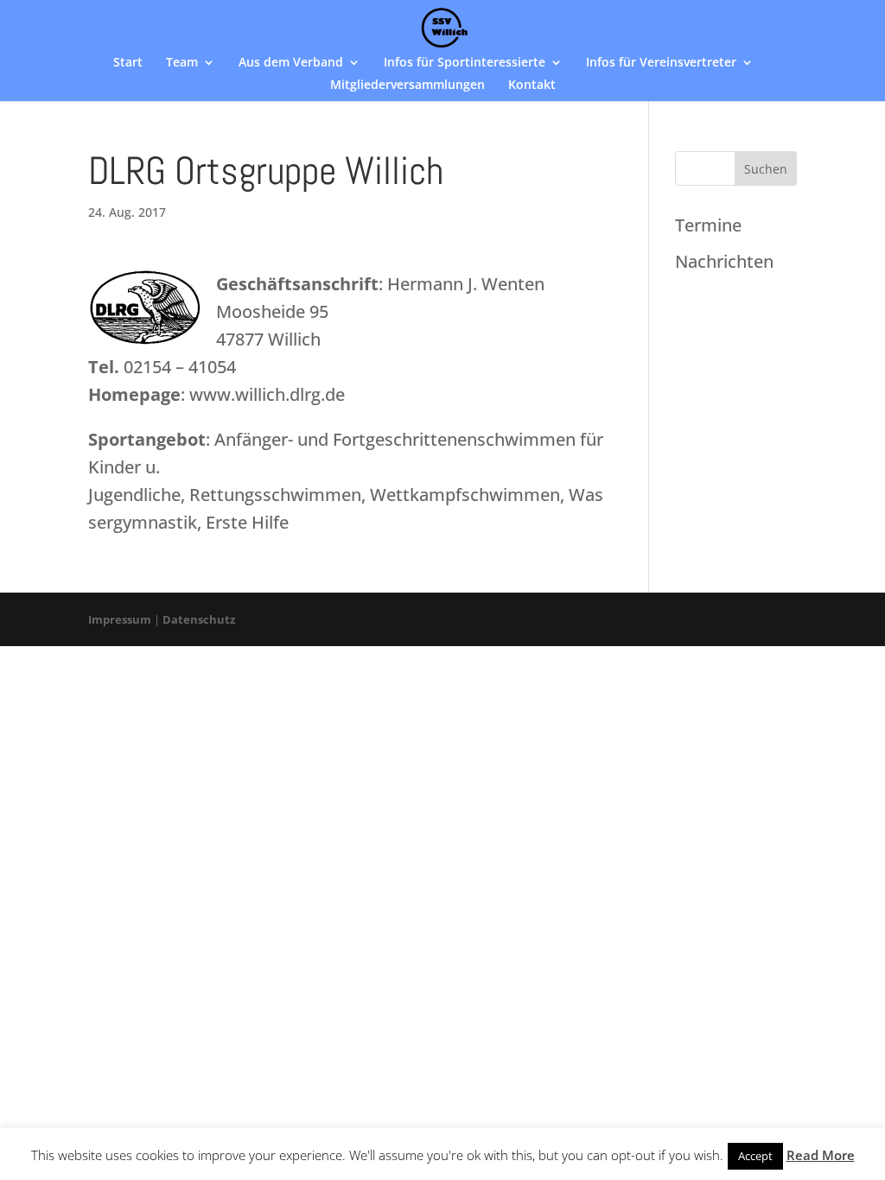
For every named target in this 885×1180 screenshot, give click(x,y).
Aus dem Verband (291, 63)
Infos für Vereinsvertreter (661, 63)
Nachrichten (724, 261)
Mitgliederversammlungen (407, 85)
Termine (708, 225)
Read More (820, 1155)
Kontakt (532, 85)
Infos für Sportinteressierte (464, 63)
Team (182, 63)
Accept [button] (755, 1156)
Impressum (119, 619)
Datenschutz (198, 619)
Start (128, 63)
